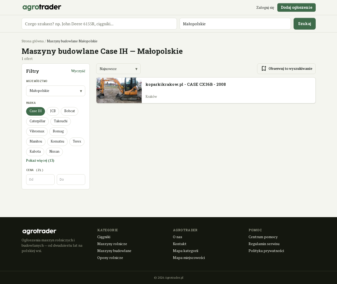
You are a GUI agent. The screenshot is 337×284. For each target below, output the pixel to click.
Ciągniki (103, 236)
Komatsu (57, 141)
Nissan (54, 151)
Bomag (58, 131)
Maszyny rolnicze (112, 243)
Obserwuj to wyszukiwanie (286, 68)
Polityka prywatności (266, 250)
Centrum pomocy (263, 236)
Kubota (35, 151)
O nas (177, 236)
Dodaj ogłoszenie (296, 7)
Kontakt (179, 243)
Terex (77, 141)
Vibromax (37, 131)
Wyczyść (78, 71)
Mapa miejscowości (189, 257)
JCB (53, 111)
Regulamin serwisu (264, 243)
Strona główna (33, 41)
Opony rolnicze (110, 257)
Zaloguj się (265, 7)
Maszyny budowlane (114, 250)
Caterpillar (37, 121)
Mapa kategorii (185, 250)
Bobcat (69, 111)
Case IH (36, 111)
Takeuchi (60, 121)
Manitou (36, 141)
